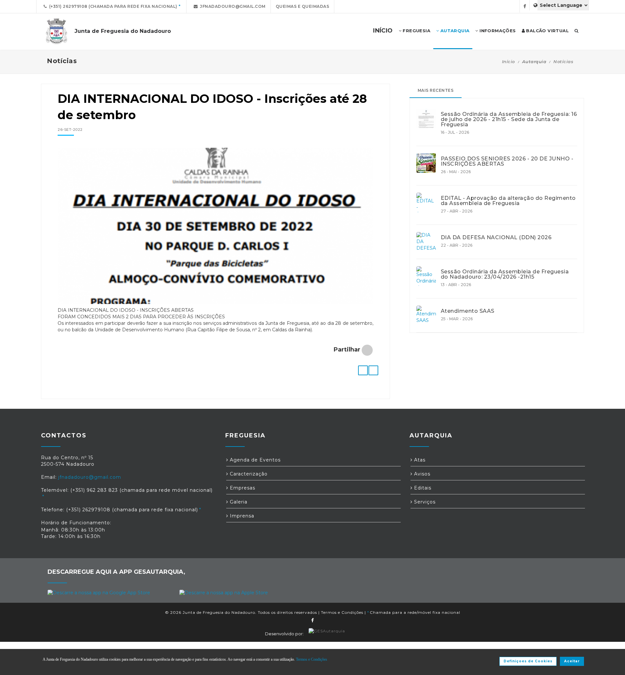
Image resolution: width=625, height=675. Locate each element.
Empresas (241, 488)
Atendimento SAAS (467, 311)
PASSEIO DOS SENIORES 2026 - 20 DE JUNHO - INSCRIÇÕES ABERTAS (507, 161)
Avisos (421, 474)
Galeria (237, 502)
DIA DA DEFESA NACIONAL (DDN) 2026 (496, 237)
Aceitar (572, 661)
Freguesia (415, 30)
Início (508, 61)
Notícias (563, 61)
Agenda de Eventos (254, 460)
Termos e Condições (342, 612)
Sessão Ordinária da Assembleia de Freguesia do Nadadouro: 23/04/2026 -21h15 (505, 274)
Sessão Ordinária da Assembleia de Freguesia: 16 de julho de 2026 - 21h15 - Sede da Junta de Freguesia (509, 119)
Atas (418, 460)
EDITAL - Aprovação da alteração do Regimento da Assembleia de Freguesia (508, 201)
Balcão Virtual (547, 30)
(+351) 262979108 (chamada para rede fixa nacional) (112, 6)
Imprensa (241, 516)
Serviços (424, 502)
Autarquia (454, 30)
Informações (497, 30)
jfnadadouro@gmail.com (232, 6)
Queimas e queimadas (302, 6)
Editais (421, 488)
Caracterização (248, 474)
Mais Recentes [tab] (436, 90)
